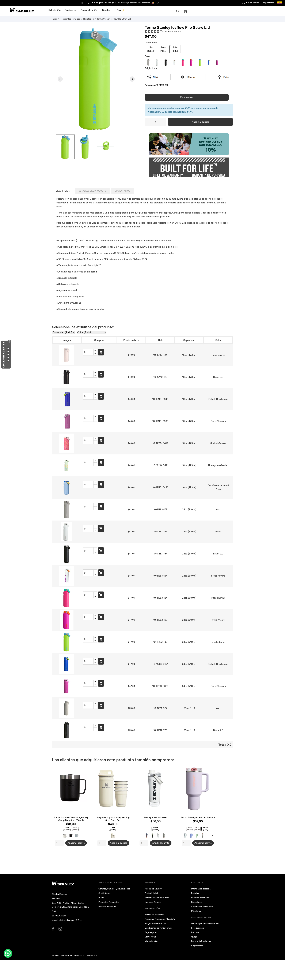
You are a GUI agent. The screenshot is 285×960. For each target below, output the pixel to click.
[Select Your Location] (279, 3)
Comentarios (122, 191)
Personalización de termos (157, 897)
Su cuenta (197, 882)
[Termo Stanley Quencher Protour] (212, 767)
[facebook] (54, 929)
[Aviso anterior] (88, 2)
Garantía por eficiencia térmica (205, 923)
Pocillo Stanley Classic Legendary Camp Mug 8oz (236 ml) (70, 819)
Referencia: (150, 85)
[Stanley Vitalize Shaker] (170, 767)
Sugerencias (197, 945)
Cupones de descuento (202, 906)
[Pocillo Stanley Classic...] (85, 767)
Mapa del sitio (151, 941)
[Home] (22, 10)
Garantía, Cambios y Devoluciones (114, 889)
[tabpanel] (96, 79)
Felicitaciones (197, 928)
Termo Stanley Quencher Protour (198, 817)
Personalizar (186, 97)
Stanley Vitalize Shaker (155, 817)
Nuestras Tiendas (153, 902)
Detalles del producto (92, 191)
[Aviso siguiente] (158, 2)
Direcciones (196, 902)
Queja (194, 937)
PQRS (101, 897)
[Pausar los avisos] (82, 2)
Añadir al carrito (200, 121)
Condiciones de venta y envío (158, 928)
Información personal (201, 889)
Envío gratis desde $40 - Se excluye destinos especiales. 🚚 (123, 2)
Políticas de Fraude (107, 906)
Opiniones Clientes (3, 355)
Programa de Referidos (155, 923)
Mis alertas (196, 911)
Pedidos (195, 893)
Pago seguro (150, 932)
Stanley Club (150, 937)
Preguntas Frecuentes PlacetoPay (160, 919)
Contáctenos (104, 893)
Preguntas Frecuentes (108, 902)
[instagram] (60, 929)
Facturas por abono (200, 897)
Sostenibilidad (151, 893)
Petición (195, 932)
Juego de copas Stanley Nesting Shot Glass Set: (113, 819)
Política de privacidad (154, 914)
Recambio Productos (201, 941)
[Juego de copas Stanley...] (128, 767)
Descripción (63, 191)
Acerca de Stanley (153, 889)
